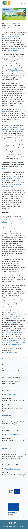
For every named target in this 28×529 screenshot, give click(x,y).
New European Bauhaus (15, 344)
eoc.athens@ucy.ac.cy (13, 469)
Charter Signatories (18, 48)
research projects (12, 50)
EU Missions (12, 322)
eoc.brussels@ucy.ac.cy (13, 434)
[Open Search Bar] (21, 3)
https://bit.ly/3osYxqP (9, 352)
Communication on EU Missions (13, 317)
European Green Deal (13, 340)
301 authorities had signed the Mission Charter (13, 220)
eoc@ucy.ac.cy (11, 394)
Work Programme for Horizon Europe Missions (12, 332)
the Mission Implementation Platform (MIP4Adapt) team (13, 184)
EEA (17, 182)
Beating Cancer (21, 342)
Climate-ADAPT (13, 176)
